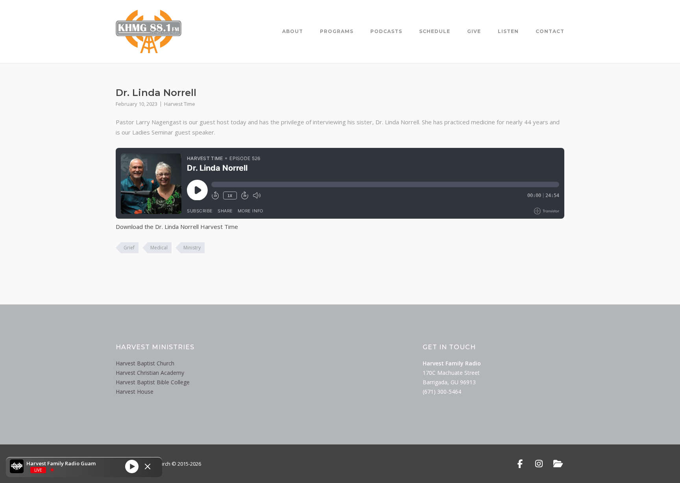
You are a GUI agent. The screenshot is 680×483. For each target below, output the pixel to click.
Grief (129, 247)
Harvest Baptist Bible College (153, 382)
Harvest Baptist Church (145, 363)
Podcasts (386, 31)
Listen (508, 31)
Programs (336, 31)
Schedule (434, 31)
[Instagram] (538, 463)
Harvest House (134, 391)
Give (474, 31)
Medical (159, 247)
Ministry (192, 247)
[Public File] (557, 463)
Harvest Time (179, 103)
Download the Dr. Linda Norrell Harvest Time (177, 226)
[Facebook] (520, 463)
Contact (550, 31)
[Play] (131, 466)
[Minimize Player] (147, 466)
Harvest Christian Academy (150, 372)
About (292, 31)
